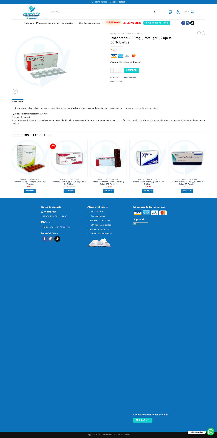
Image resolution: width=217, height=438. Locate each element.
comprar (131, 70)
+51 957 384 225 (118, 2)
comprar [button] (30, 191)
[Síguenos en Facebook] (183, 23)
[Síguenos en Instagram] (188, 23)
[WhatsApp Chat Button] (210, 431)
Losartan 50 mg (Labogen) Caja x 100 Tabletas (30, 183)
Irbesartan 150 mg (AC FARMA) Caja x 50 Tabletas (69, 183)
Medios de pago (97, 216)
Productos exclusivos (47, 22)
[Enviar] (154, 12)
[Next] (205, 168)
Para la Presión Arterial (130, 34)
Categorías (67, 22)
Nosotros (29, 22)
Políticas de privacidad (100, 225)
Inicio (113, 34)
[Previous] (12, 168)
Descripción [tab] (17, 102)
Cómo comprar (97, 211)
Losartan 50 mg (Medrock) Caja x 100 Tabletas (148, 183)
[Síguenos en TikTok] (192, 23)
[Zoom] (15, 91)
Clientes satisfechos (89, 22)
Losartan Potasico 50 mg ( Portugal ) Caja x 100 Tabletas (108, 183)
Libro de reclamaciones (101, 233)
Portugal (119, 81)
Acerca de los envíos (99, 229)
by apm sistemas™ (121, 434)
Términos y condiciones (101, 220)
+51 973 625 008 (100, 2)
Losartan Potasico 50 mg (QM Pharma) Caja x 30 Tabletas (187, 183)
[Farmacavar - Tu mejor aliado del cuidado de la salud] (33, 11)
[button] (108, 113)
